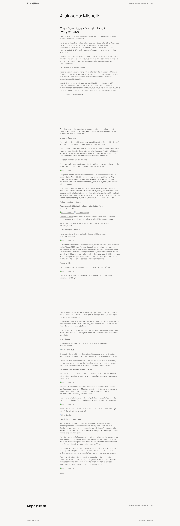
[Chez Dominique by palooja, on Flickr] (67, 170)
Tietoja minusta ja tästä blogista (140, 3)
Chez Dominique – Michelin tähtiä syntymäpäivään (82, 30)
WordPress (150, 520)
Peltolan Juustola (66, 217)
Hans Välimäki (72, 74)
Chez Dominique (112, 43)
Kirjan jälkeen (33, 3)
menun (88, 61)
